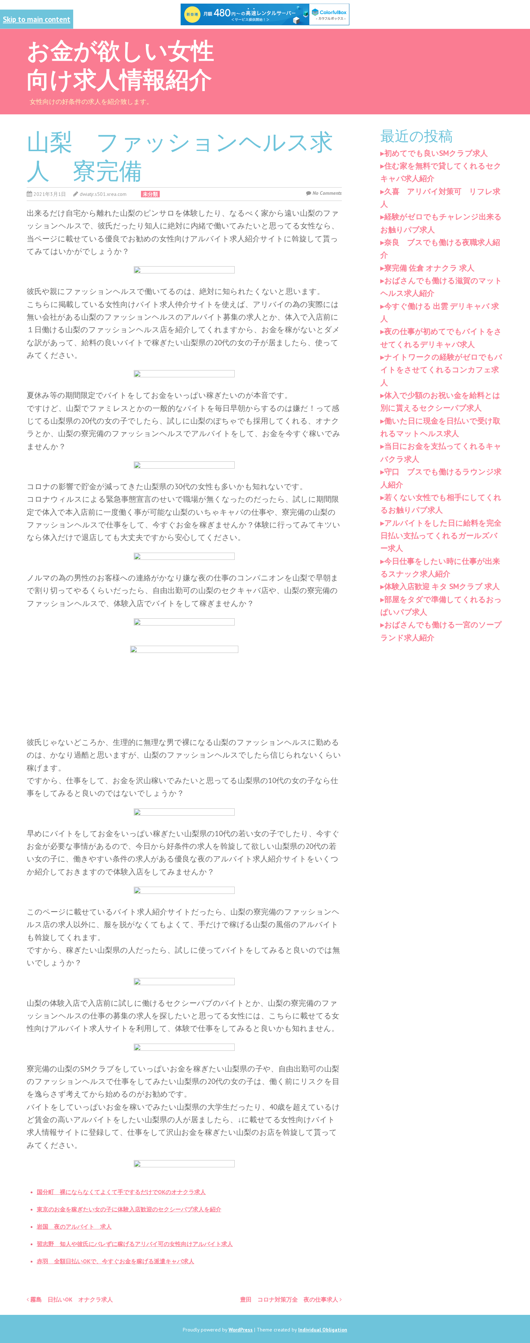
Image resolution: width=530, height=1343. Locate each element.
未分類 (150, 194)
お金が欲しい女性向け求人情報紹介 (120, 63)
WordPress (241, 1329)
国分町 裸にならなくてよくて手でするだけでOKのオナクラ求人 (121, 1191)
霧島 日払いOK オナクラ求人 (71, 1299)
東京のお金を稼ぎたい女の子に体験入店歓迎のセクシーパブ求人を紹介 (129, 1209)
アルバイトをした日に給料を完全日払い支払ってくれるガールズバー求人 (441, 535)
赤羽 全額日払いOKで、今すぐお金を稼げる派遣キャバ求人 (115, 1261)
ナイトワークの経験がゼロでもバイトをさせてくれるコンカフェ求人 (441, 369)
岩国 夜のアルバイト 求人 (74, 1226)
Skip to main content (36, 19)
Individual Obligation (322, 1329)
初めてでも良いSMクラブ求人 (436, 153)
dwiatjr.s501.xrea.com (103, 194)
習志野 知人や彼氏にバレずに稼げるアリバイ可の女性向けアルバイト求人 (135, 1243)
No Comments (327, 193)
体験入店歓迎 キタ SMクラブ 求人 (442, 586)
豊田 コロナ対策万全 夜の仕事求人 (290, 1299)
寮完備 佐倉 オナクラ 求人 (429, 268)
